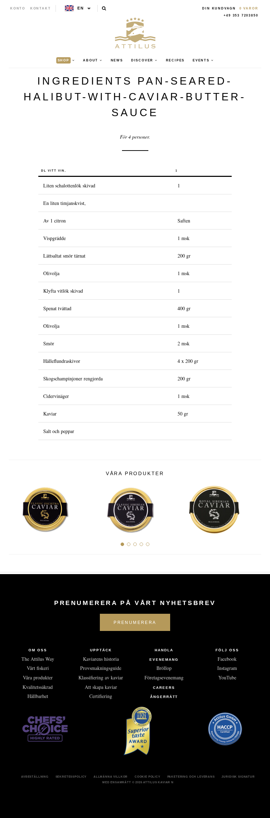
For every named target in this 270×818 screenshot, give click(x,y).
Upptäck (101, 650)
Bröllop (164, 668)
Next (253, 507)
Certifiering (100, 696)
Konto (17, 8)
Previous (17, 507)
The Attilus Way (37, 659)
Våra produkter (38, 677)
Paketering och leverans (191, 776)
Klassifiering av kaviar (100, 677)
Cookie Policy (147, 776)
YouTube (227, 677)
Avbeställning (35, 776)
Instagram (227, 668)
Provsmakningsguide (100, 668)
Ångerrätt (164, 697)
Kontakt (40, 8)
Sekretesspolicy (71, 776)
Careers (164, 688)
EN (80, 8)
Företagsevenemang (164, 677)
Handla (164, 650)
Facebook (227, 659)
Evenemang (164, 659)
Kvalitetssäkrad (37, 687)
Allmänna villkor (111, 776)
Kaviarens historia (101, 659)
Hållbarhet (37, 696)
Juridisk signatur (238, 776)
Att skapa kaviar (101, 687)
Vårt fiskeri (38, 668)
